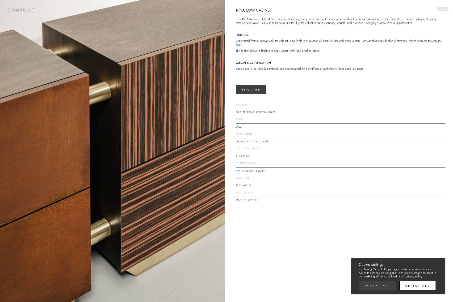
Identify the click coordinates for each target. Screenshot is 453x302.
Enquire (251, 89)
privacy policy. (414, 276)
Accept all (377, 285)
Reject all (417, 286)
